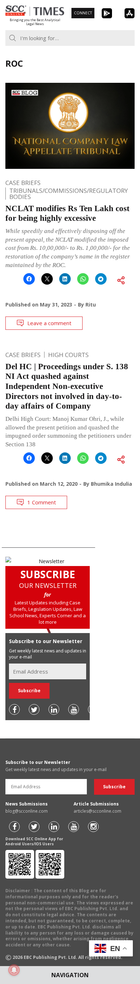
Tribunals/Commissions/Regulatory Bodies (68, 193)
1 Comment (41, 502)
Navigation (70, 975)
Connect (83, 12)
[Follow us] (14, 709)
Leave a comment (49, 323)
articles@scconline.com (97, 811)
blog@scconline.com (26, 811)
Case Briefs (23, 183)
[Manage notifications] (14, 970)
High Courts (68, 355)
